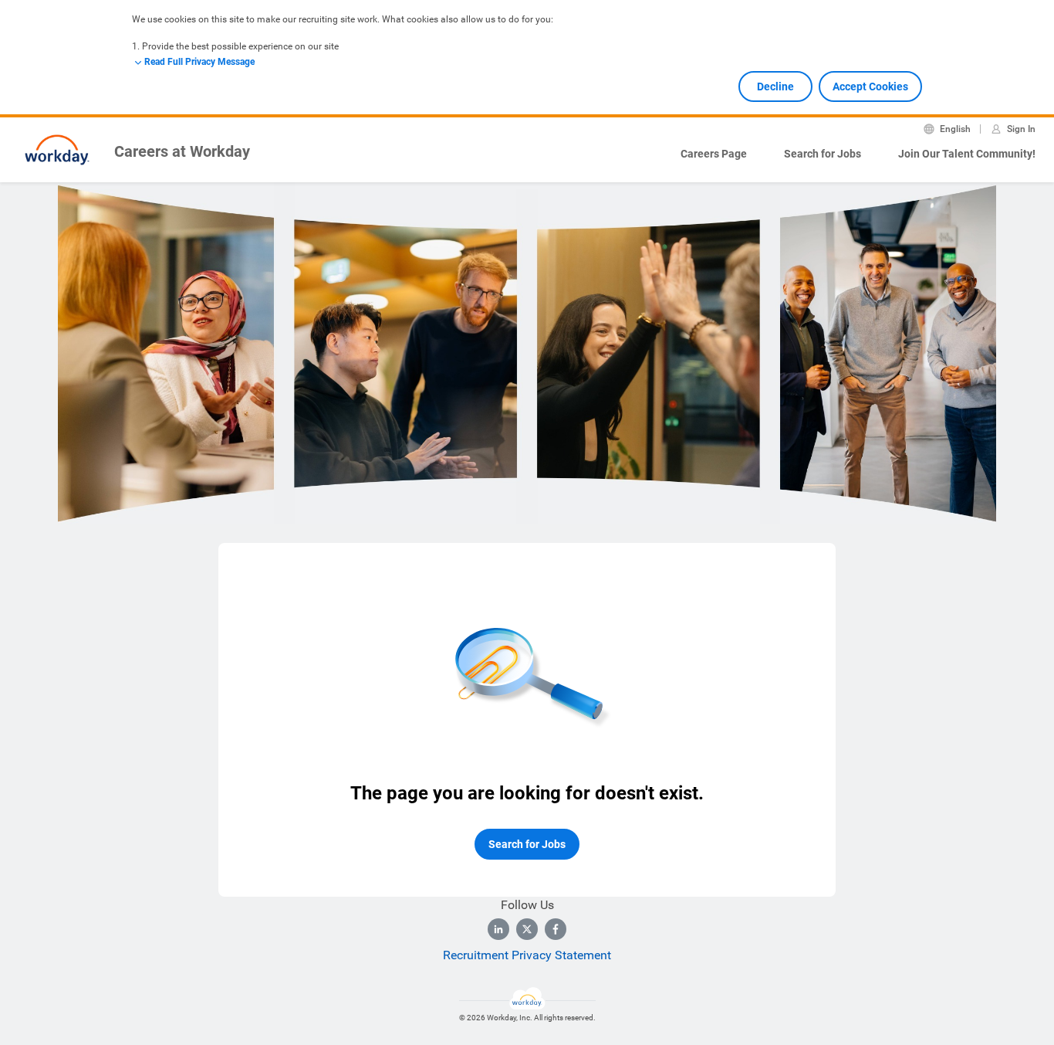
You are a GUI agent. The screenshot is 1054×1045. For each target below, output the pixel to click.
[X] (527, 929)
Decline (775, 86)
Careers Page (714, 154)
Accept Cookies (870, 86)
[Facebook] (555, 929)
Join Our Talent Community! (966, 154)
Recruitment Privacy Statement (527, 955)
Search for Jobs (822, 154)
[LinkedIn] (498, 929)
